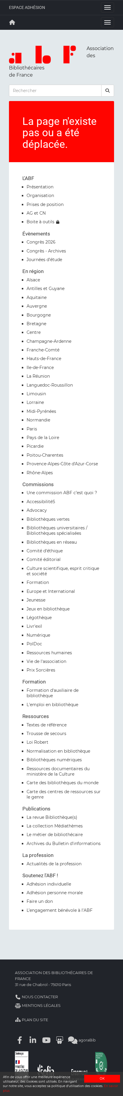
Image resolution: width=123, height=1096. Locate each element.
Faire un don (40, 901)
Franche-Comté (43, 350)
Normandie (38, 420)
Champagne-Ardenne (49, 341)
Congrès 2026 (41, 242)
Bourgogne (39, 315)
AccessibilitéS (41, 501)
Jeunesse (36, 600)
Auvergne (37, 306)
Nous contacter (39, 997)
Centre (34, 332)
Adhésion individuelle (49, 884)
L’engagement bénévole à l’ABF (60, 910)
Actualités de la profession (54, 863)
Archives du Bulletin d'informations (64, 843)
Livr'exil (34, 626)
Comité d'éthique (45, 551)
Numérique (38, 635)
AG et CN (36, 213)
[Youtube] (46, 1040)
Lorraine (35, 402)
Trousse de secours (46, 733)
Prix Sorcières (41, 670)
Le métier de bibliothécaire (55, 834)
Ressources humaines (49, 652)
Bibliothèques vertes (48, 519)
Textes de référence (47, 725)
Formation (38, 582)
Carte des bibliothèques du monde (63, 782)
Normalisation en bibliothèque (58, 751)
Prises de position (45, 204)
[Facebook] (19, 1040)
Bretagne (36, 323)
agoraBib (87, 1040)
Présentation (40, 187)
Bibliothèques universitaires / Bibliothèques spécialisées (57, 530)
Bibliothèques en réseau (52, 542)
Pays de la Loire (43, 437)
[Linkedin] (33, 1040)
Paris (32, 429)
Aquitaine (37, 297)
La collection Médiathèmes (55, 826)
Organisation (40, 195)
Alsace (33, 280)
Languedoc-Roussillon (50, 385)
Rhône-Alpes (40, 472)
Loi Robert (37, 742)
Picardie (35, 446)
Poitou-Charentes (45, 455)
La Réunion (38, 376)
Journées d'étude (44, 259)
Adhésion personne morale (55, 892)
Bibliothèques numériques (54, 759)
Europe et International (51, 591)
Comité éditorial (44, 559)
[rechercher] (107, 91)
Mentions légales (41, 1005)
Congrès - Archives (46, 251)
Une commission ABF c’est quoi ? (62, 492)
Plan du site (34, 1020)
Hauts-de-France (44, 358)
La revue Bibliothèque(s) (52, 817)
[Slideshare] (59, 1040)
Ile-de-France (40, 367)
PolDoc (34, 644)
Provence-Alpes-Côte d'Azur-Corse (62, 463)
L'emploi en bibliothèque (52, 704)
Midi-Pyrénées (41, 411)
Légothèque (39, 617)
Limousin (36, 393)
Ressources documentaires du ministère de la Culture (58, 771)
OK (102, 1079)
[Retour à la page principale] (12, 22)
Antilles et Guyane (45, 288)
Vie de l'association (46, 661)
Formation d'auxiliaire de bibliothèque (53, 693)
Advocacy (37, 510)
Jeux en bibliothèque (48, 609)
